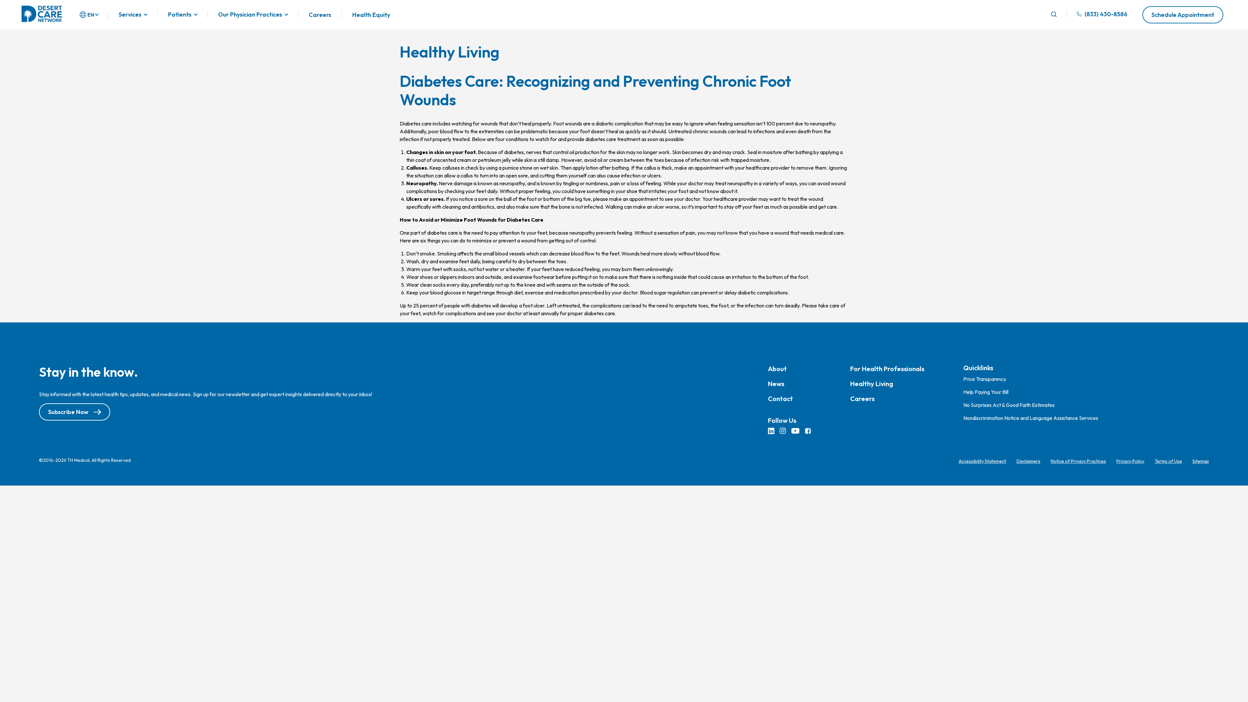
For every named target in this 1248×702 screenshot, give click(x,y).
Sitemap (1200, 461)
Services (130, 14)
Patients (179, 14)
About (777, 369)
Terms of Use (1168, 461)
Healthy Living (871, 384)
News (776, 384)
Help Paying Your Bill (985, 392)
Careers (320, 15)
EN (90, 14)
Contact (780, 399)
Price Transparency (984, 379)
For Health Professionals (887, 369)
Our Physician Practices (250, 14)
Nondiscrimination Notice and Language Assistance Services (1030, 418)
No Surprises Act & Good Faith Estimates (1009, 405)
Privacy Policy (1130, 461)
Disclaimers (1028, 461)
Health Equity (371, 15)
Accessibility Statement (982, 461)
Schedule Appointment (1182, 15)
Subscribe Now (68, 412)
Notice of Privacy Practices (1078, 461)
